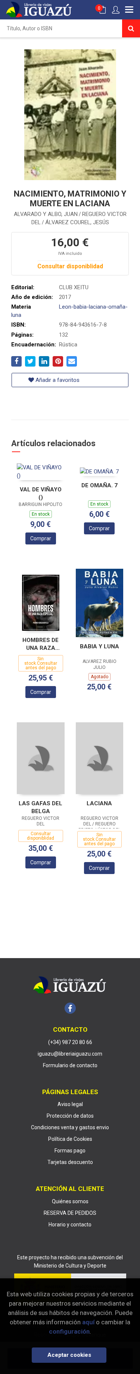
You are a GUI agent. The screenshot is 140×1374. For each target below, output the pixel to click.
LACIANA (99, 803)
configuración (69, 1331)
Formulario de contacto (70, 1065)
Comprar (40, 538)
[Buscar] (131, 28)
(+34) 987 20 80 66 (70, 1042)
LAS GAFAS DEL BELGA (40, 807)
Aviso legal (70, 1104)
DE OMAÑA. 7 (99, 485)
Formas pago (70, 1151)
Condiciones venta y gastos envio (70, 1127)
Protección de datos (70, 1116)
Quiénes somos (70, 1201)
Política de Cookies (70, 1139)
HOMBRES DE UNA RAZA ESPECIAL (40, 644)
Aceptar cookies (69, 1355)
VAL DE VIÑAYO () (41, 493)
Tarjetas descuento (70, 1162)
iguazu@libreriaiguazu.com (70, 1054)
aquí (88, 1322)
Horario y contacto (70, 1225)
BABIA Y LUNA (99, 646)
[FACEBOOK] (70, 1008)
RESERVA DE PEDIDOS (70, 1213)
